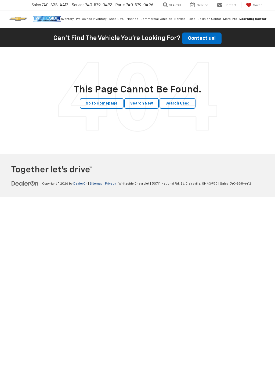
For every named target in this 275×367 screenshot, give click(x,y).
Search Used (177, 103)
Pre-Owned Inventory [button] (91, 18)
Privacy (110, 183)
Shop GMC (116, 18)
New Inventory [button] (63, 18)
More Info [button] (230, 18)
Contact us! (202, 38)
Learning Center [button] (253, 18)
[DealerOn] (25, 183)
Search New (141, 103)
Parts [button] (191, 18)
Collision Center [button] (209, 18)
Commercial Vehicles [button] (156, 18)
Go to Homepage (102, 103)
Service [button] (180, 18)
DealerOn (80, 183)
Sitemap (96, 183)
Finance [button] (132, 18)
